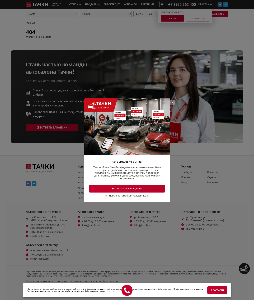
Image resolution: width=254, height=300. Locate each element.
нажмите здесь (106, 291)
